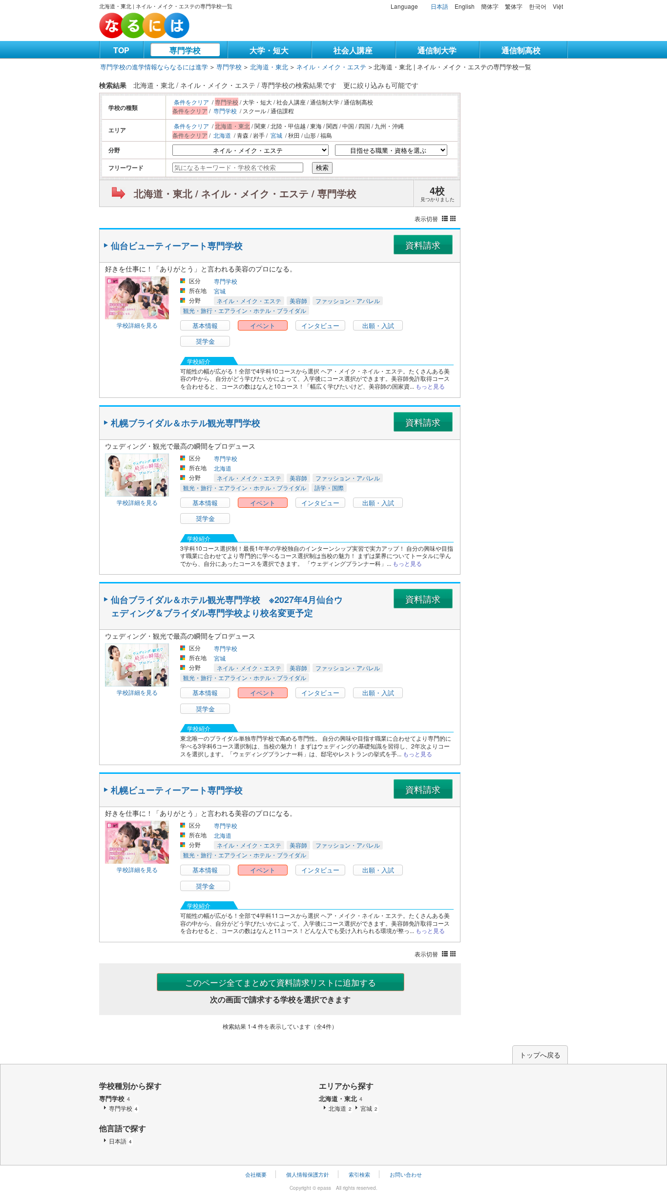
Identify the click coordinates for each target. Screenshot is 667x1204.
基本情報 (205, 325)
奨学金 (205, 341)
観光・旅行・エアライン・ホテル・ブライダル (244, 310)
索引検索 (359, 1174)
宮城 (276, 135)
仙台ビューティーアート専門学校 (177, 245)
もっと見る (430, 386)
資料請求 (422, 244)
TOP (121, 50)
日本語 (439, 6)
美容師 (298, 300)
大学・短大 (269, 50)
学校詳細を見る (137, 325)
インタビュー (320, 325)
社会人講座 (353, 50)
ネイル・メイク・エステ (331, 66)
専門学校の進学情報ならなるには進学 (154, 66)
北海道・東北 (269, 66)
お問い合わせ (406, 1174)
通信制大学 (437, 50)
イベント (262, 325)
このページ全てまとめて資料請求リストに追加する (280, 982)
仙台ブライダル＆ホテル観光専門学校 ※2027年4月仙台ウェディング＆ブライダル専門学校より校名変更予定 (227, 606)
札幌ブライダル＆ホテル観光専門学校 (185, 422)
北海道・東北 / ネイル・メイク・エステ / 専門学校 (245, 193)
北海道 (222, 135)
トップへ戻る (540, 1054)
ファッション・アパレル (347, 300)
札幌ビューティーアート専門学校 (177, 790)
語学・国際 (329, 487)
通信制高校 (521, 50)
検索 (322, 167)
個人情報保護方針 (307, 1174)
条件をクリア (191, 102)
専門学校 (185, 50)
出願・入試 (378, 325)
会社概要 (256, 1174)
